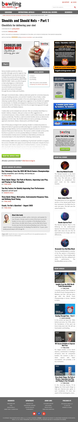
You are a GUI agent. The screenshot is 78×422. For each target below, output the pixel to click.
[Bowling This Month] (11, 8)
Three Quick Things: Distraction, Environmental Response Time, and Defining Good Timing (25, 197)
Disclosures (48, 405)
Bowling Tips (29, 403)
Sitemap (39, 418)
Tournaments (29, 409)
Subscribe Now (11, 403)
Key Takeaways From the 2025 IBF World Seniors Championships (25, 171)
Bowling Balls (11, 407)
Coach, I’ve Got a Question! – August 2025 (17, 205)
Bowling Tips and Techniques (13, 15)
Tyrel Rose (7, 175)
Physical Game (26, 15)
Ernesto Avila (8, 193)
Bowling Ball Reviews (29, 405)
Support (66, 2)
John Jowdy (16, 29)
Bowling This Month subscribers (39, 84)
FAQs (11, 405)
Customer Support (48, 403)
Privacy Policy (48, 407)
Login (74, 2)
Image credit (47, 68)
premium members (26, 37)
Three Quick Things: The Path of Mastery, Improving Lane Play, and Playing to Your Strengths (25, 180)
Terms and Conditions (48, 409)
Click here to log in (28, 161)
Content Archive (29, 407)
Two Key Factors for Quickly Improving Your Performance (23, 188)
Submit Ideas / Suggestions (11, 409)
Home (4, 15)
